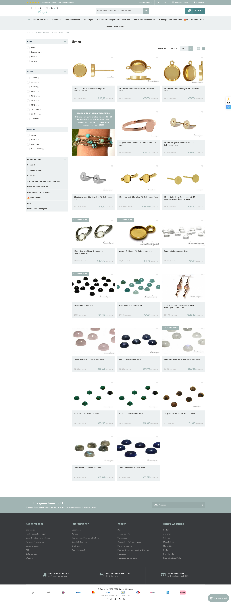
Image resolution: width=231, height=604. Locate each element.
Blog (119, 530)
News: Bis (167, 546)
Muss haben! (168, 542)
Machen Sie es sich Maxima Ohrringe (133, 550)
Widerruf (29, 558)
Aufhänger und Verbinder (170, 20)
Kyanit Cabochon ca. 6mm (130, 359)
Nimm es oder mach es (144, 20)
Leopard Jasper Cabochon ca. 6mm (179, 413)
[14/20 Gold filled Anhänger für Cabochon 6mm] (183, 70)
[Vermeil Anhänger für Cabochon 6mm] (138, 233)
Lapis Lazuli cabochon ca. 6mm (132, 468)
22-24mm (36, 114)
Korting (75, 534)
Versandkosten (32, 546)
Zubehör (167, 534)
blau (33, 48)
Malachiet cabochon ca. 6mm (86, 413)
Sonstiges (89, 20)
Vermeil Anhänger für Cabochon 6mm (135, 251)
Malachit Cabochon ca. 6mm (131, 413)
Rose (34, 57)
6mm (68, 33)
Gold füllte (36, 144)
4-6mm (35, 82)
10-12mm (35, 96)
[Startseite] (29, 19)
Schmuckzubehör (73, 20)
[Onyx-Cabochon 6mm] (93, 287)
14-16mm (35, 105)
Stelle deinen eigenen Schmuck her (113, 20)
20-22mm (36, 110)
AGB (28, 550)
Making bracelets (125, 546)
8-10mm (35, 91)
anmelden (200, 2)
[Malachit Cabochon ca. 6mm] (138, 395)
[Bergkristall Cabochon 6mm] (183, 233)
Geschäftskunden (79, 542)
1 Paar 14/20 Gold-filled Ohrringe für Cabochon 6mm (89, 90)
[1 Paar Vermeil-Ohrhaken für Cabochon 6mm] (138, 179)
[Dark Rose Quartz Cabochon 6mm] (93, 341)
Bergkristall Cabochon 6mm (176, 251)
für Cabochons (57, 33)
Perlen (166, 530)
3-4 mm (35, 78)
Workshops (122, 538)
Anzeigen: (174, 48)
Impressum (30, 530)
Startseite (30, 33)
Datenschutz (31, 554)
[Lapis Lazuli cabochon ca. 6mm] (138, 449)
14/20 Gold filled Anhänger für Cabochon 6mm (181, 90)
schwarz (35, 61)
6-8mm (34, 87)
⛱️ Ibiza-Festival (191, 20)
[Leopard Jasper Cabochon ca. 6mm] (183, 395)
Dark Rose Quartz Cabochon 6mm (89, 359)
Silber (34, 135)
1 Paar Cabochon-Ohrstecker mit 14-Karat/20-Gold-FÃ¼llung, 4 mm (180, 198)
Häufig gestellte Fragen (36, 534)
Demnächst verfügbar (115, 26)
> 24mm (35, 119)
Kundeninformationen (35, 542)
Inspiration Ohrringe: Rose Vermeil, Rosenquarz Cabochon (179, 306)
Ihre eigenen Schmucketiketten (85, 538)
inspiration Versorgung (127, 558)
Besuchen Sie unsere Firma (38, 538)
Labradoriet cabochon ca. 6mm (87, 468)
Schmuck (56, 20)
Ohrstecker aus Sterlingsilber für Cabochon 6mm (93, 198)
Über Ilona (76, 530)
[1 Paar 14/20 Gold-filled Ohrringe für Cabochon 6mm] (93, 70)
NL (158, 2)
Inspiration (122, 554)
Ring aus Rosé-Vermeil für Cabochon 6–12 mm (137, 144)
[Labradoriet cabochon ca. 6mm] (93, 449)
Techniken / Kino (125, 534)
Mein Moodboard (181, 2)
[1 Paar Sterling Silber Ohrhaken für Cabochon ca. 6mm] (93, 233)
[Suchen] (146, 11)
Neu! (202, 20)
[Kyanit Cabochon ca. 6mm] (138, 341)
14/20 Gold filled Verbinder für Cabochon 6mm (136, 90)
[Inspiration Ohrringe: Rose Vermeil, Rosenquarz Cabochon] (183, 287)
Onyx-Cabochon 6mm (83, 305)
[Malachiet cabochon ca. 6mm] (93, 395)
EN (165, 2)
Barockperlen (169, 554)
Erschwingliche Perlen (172, 558)
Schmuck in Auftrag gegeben (130, 542)
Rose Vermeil (37, 149)
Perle (165, 550)
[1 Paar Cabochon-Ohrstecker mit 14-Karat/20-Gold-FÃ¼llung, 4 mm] (183, 179)
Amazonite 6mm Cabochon (130, 305)
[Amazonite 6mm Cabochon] (138, 287)
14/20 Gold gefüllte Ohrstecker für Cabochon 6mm (179, 144)
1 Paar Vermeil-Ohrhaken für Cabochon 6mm (138, 197)
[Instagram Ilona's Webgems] (115, 599)
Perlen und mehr (41, 20)
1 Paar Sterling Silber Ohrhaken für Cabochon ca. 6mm (89, 252)
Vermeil (35, 140)
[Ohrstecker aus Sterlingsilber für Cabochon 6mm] (93, 179)
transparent (36, 52)
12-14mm (35, 100)
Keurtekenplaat (78, 550)
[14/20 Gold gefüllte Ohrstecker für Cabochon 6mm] (183, 125)
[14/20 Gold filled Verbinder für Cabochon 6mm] (138, 70)
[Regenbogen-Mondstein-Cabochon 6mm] (183, 341)
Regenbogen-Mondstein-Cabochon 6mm (182, 359)
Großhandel (77, 546)
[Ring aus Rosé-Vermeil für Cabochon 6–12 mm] (138, 125)
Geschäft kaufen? (145, 2)
